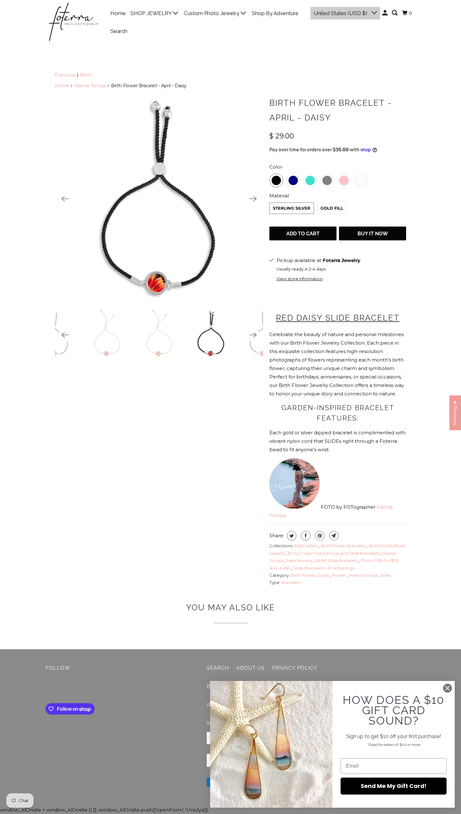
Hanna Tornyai (90, 85)
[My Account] (385, 13)
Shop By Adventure (275, 13)
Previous (65, 75)
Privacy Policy (294, 668)
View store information (300, 278)
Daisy (324, 575)
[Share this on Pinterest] (319, 535)
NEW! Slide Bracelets (337, 560)
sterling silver (291, 208)
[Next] (253, 199)
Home (118, 13)
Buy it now (373, 234)
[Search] (395, 13)
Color (275, 167)
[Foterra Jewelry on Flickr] (47, 688)
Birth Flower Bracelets (344, 545)
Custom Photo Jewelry (212, 13)
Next (86, 75)
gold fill (332, 208)
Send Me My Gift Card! (394, 786)
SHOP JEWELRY (151, 13)
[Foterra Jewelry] (73, 22)
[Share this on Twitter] (290, 535)
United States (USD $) (341, 13)
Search (118, 31)
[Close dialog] (447, 688)
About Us (250, 668)
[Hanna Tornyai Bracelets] (159, 198)
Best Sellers (306, 545)
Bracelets (291, 582)
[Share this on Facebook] (304, 535)
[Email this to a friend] (333, 535)
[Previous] (65, 199)
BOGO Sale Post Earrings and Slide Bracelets (334, 553)
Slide (385, 575)
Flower (339, 575)
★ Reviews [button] (455, 412)
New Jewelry (300, 560)
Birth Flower (303, 575)
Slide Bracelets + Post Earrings (323, 567)
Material (279, 196)
